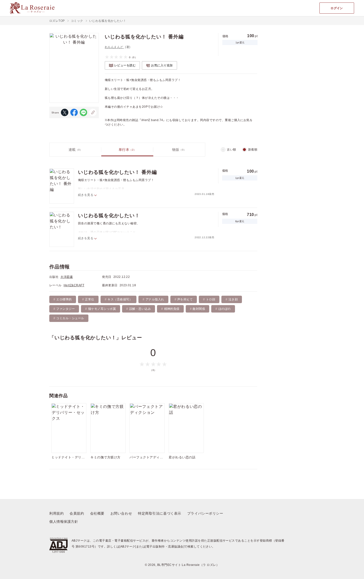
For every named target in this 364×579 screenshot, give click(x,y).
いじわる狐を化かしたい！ (109, 215)
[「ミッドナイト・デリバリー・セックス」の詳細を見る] (68, 428)
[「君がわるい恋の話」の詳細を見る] (186, 428)
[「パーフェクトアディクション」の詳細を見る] (147, 428)
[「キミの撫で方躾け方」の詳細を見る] (108, 428)
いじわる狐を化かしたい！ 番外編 (117, 172)
